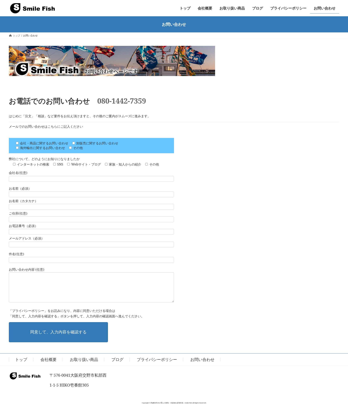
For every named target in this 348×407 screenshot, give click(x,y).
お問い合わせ (202, 359)
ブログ (117, 359)
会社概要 (48, 359)
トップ (21, 359)
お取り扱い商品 (84, 359)
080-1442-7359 (121, 101)
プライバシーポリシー (157, 359)
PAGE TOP (336, 391)
